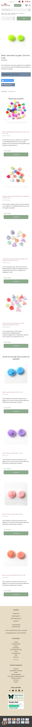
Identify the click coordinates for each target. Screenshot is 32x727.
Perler (16, 672)
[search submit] (29, 9)
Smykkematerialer (16, 674)
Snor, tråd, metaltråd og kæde (16, 676)
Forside (16, 642)
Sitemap (16, 659)
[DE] (28, 1)
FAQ (16, 655)
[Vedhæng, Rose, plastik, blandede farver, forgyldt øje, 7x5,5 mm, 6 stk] (16, 179)
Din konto (16, 657)
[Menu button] (30, 5)
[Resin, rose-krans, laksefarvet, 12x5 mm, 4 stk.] (16, 558)
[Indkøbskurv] (26, 5)
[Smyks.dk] (5, 5)
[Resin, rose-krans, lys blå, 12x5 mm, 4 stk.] (16, 375)
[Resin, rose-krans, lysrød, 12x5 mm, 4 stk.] (16, 497)
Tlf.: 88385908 (16, 625)
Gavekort (16, 680)
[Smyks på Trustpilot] (16, 705)
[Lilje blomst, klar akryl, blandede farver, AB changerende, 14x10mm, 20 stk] (16, 306)
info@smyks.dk (16, 626)
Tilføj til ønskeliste (8, 84)
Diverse (16, 682)
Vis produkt (16, 154)
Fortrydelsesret (16, 653)
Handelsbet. (16, 648)
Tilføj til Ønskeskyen (9, 80)
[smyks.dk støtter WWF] (16, 697)
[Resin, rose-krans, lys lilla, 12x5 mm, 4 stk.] (16, 436)
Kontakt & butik (16, 644)
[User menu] (22, 2)
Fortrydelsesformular (16, 649)
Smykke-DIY (18, 5)
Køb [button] (24, 18)
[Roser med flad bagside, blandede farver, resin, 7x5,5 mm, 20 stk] (16, 115)
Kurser (16, 646)
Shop (16, 651)
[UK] (29, 1)
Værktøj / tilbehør (16, 678)
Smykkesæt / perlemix (16, 670)
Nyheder (16, 669)
